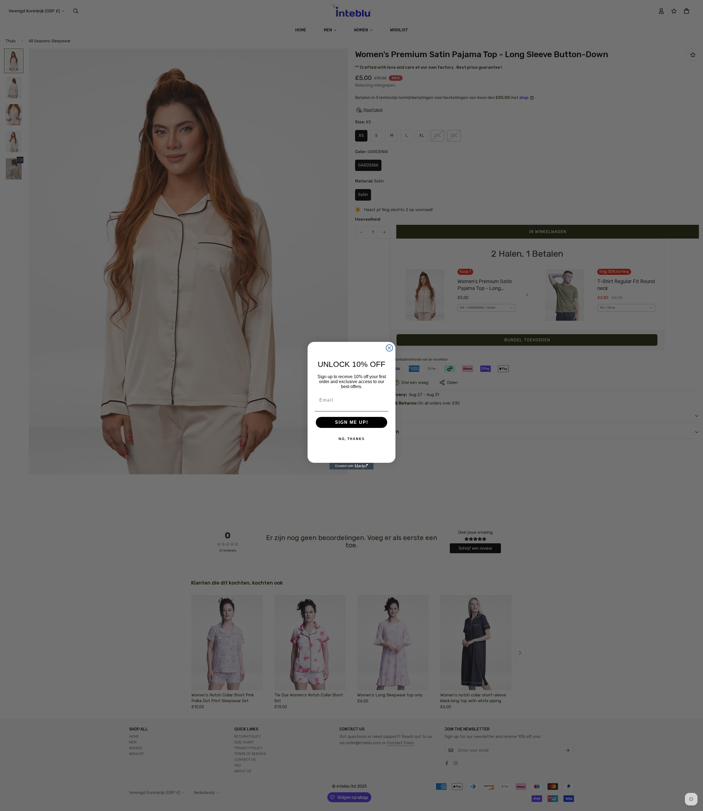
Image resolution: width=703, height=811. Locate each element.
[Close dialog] (389, 348)
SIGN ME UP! (351, 422)
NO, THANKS (352, 439)
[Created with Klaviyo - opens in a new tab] (351, 466)
